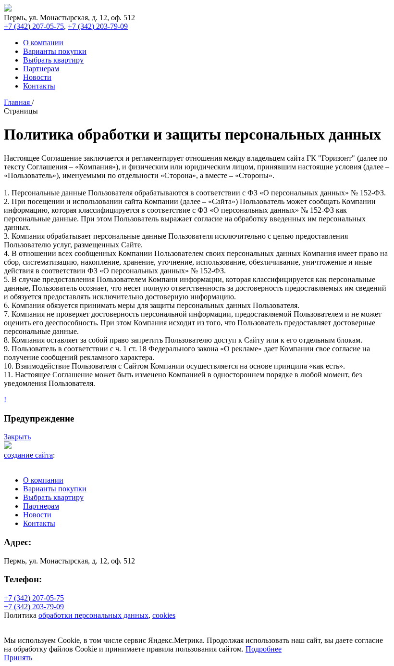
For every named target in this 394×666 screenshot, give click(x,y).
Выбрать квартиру (53, 60)
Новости (37, 77)
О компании (43, 42)
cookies (163, 615)
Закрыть (17, 437)
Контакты (39, 86)
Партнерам (41, 68)
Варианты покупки (54, 51)
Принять (18, 657)
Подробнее (264, 649)
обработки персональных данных (93, 615)
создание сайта (28, 455)
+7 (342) (34, 26)
